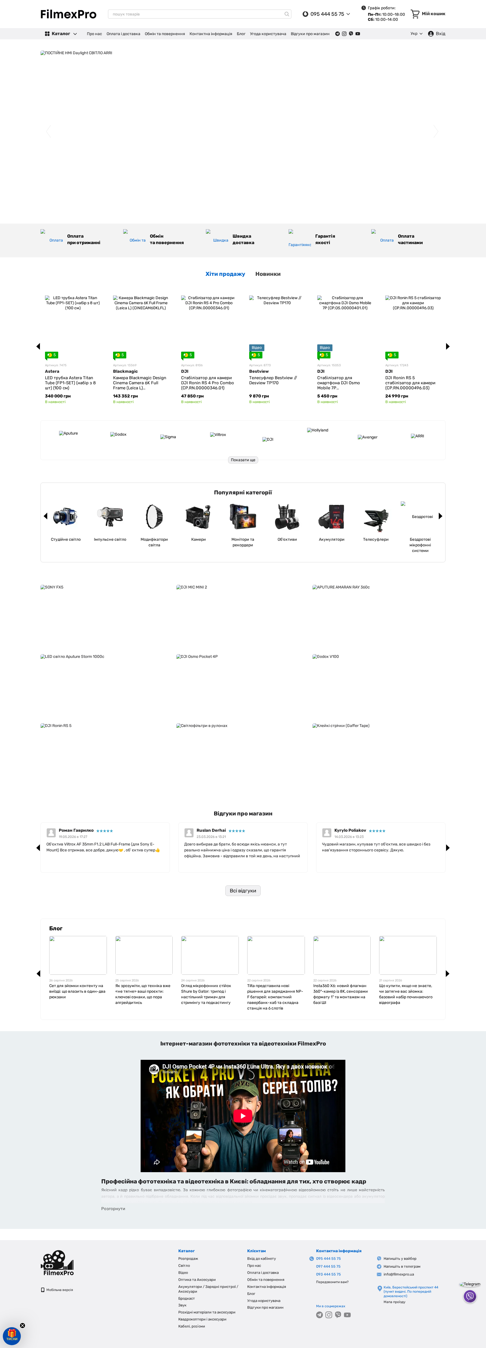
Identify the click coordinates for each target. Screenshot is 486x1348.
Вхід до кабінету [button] (261, 1258)
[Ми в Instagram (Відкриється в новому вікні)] (344, 33)
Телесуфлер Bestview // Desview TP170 (273, 380)
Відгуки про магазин (310, 33)
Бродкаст (186, 1298)
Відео (183, 1272)
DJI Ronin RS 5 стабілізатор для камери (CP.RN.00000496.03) (410, 382)
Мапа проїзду (395, 1302)
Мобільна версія (59, 1290)
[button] (12, 1336)
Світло (184, 1265)
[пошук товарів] (286, 14)
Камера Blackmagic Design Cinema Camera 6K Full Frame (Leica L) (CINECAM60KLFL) (139, 385)
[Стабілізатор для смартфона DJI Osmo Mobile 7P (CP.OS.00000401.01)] (345, 323)
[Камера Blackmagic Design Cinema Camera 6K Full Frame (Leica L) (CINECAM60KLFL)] (141, 323)
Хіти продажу (225, 273)
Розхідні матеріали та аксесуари (206, 1312)
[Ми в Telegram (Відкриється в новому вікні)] (337, 33)
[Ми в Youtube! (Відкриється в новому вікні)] (358, 33)
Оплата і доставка (123, 33)
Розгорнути (113, 1208)
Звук (182, 1305)
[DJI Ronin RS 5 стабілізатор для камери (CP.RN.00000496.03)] (413, 323)
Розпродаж (188, 1258)
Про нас (94, 33)
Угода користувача (268, 33)
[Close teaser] (22, 1325)
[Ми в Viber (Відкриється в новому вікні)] (351, 33)
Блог (241, 33)
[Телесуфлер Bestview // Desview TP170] (277, 323)
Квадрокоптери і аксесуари (202, 1319)
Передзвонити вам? (332, 1282)
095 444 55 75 (327, 14)
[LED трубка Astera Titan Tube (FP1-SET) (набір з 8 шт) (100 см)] (73, 323)
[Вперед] (448, 346)
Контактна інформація (211, 33)
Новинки (268, 273)
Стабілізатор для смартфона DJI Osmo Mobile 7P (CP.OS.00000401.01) (338, 385)
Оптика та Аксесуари (197, 1279)
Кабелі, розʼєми (191, 1326)
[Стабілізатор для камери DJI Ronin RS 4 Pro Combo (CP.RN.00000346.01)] (209, 323)
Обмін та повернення (165, 33)
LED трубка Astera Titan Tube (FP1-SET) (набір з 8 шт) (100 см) (70, 382)
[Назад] (38, 346)
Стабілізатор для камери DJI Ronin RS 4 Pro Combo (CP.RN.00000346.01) (207, 382)
